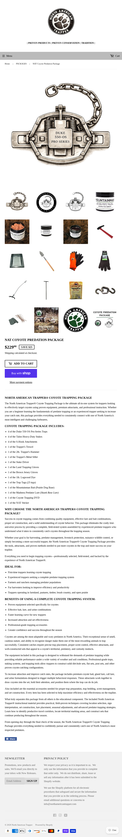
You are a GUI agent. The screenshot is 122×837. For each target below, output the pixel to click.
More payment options (21, 382)
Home (7, 64)
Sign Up (32, 781)
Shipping (9, 353)
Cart (117, 56)
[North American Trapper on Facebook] (54, 815)
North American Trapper (22, 825)
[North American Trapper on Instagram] (60, 815)
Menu (9, 56)
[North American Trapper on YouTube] (65, 815)
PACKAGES (21, 64)
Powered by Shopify (44, 825)
